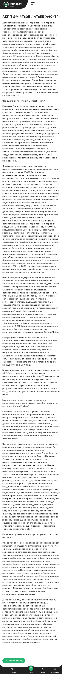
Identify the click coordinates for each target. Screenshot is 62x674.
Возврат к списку (14, 660)
